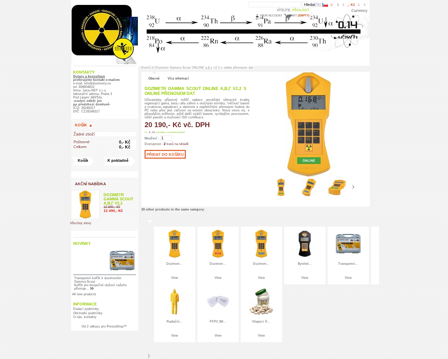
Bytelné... (305, 263)
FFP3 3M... (218, 321)
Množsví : (152, 138)
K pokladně (117, 160)
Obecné (154, 78)
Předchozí (263, 187)
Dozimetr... (174, 263)
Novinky (82, 243)
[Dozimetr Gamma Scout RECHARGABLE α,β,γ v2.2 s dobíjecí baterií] (261, 256)
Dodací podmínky (86, 309)
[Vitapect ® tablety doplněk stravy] (261, 314)
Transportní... (348, 263)
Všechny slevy (80, 223)
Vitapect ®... (261, 321)
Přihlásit (300, 10)
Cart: (293, 15)
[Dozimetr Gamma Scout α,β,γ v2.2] (175, 256)
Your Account (271, 15)
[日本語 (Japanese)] (331, 5)
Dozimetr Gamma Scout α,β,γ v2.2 (118, 199)
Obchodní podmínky (88, 313)
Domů (145, 67)
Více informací (178, 78)
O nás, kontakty (85, 317)
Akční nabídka (90, 184)
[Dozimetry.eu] (104, 61)
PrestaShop (115, 326)
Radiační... (175, 321)
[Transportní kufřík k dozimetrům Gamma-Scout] (348, 256)
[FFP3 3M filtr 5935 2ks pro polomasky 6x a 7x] (218, 314)
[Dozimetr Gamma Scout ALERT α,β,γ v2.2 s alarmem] (218, 256)
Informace (85, 304)
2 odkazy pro (96, 326)
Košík (81, 125)
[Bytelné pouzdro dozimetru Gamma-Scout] (305, 256)
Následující (353, 187)
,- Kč (351, 5)
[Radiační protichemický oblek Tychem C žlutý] (175, 314)
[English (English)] (318, 5)
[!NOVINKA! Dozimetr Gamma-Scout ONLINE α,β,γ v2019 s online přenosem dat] (281, 195)
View (174, 277)
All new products (84, 294)
